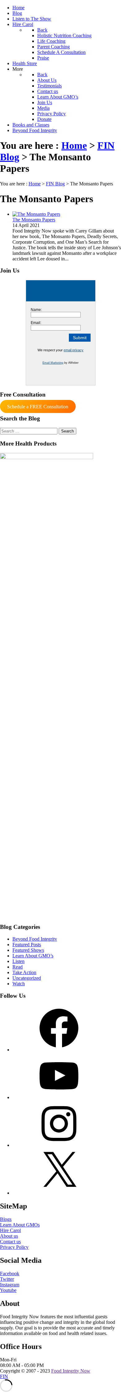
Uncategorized (26, 978)
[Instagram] (58, 1145)
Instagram (9, 1284)
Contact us (10, 1241)
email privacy (73, 350)
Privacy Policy (14, 1247)
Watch (18, 983)
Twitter (7, 1279)
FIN (4, 1376)
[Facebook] (58, 1049)
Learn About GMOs (20, 1224)
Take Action (24, 972)
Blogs (5, 1219)
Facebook (9, 1273)
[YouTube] (58, 1097)
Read (17, 966)
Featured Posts (26, 944)
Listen (18, 961)
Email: (36, 323)
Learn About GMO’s (32, 955)
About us (9, 1236)
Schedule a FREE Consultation (37, 406)
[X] (58, 1193)
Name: (36, 310)
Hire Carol (10, 1230)
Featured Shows (28, 950)
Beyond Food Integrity (34, 939)
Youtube (8, 1290)
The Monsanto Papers (33, 219)
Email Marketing (53, 362)
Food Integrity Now (70, 1370)
